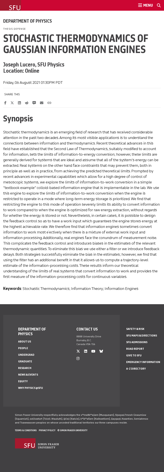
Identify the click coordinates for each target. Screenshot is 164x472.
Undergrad (26, 355)
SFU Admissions (136, 342)
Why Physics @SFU (30, 388)
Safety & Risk (135, 329)
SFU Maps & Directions (141, 335)
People (23, 348)
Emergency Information (143, 362)
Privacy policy (47, 430)
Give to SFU (134, 355)
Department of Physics (27, 21)
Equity (23, 381)
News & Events (28, 374)
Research (24, 368)
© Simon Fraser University (72, 430)
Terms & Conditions (26, 430)
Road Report (135, 349)
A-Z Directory (136, 368)
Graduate (25, 361)
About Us (24, 341)
